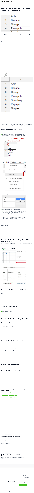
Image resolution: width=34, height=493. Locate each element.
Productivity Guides (8, 434)
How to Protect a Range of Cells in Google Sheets (9, 397)
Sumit (3, 12)
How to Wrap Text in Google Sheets (7, 400)
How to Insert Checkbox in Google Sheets (8, 392)
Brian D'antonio (3, 440)
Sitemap (13, 475)
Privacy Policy (25, 475)
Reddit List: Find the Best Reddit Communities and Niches (11, 436)
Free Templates (8, 443)
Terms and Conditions (26, 477)
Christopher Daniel (4, 459)
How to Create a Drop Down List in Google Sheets (9, 395)
